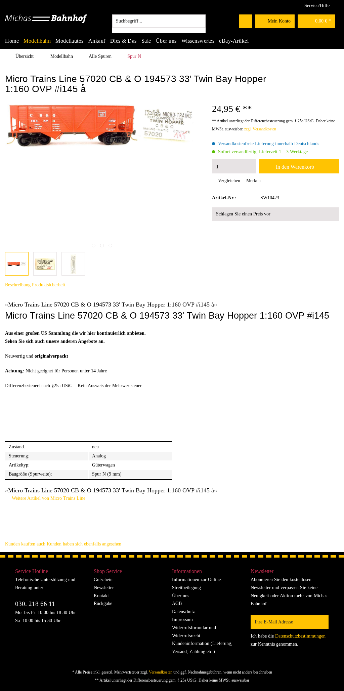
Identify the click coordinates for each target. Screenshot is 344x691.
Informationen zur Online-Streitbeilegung (197, 583)
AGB (177, 603)
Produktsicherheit (48, 284)
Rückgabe (103, 603)
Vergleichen (228, 180)
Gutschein (103, 579)
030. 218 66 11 (35, 603)
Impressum (182, 619)
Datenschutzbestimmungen (300, 636)
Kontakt (101, 595)
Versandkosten (160, 672)
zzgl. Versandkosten (260, 129)
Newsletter (104, 587)
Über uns (180, 595)
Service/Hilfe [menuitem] (317, 5)
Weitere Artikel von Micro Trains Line (47, 498)
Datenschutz (183, 611)
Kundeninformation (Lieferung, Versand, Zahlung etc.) (202, 647)
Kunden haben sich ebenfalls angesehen (84, 543)
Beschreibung (18, 284)
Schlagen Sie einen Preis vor (243, 213)
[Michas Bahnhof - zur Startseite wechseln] (46, 22)
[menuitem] (159, 23)
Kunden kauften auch (25, 543)
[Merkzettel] (245, 21)
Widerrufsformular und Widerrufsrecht (194, 631)
